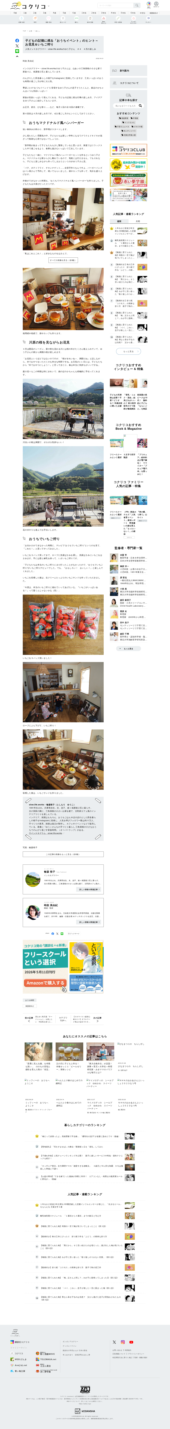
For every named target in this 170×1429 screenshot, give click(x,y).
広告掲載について (119, 1354)
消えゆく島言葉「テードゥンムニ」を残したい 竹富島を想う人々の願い (43, 1019)
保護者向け (154, 13)
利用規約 (128, 1350)
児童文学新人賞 (130, 135)
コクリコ (129, 537)
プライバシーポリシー (136, 1354)
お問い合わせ (117, 1350)
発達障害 (124, 118)
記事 (30, 31)
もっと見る (128, 351)
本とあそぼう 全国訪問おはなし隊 (76, 1355)
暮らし (37, 31)
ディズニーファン (69, 1346)
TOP (24, 31)
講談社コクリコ (115, 518)
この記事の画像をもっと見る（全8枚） (63, 854)
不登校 (135, 118)
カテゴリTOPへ (63, 1019)
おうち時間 (29, 1000)
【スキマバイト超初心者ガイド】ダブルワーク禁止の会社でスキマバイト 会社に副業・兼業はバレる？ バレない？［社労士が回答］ (81, 1019)
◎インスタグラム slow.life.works (45, 833)
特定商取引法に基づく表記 (122, 1357)
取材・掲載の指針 (140, 1357)
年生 (84, 12)
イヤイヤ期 (138, 126)
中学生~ (143, 13)
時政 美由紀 (28, 60)
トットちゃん (130, 122)
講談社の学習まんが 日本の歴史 (75, 1350)
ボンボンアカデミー (70, 1341)
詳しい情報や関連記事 (88, 889)
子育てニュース (123, 126)
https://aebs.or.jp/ (85, 1404)
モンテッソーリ (130, 131)
